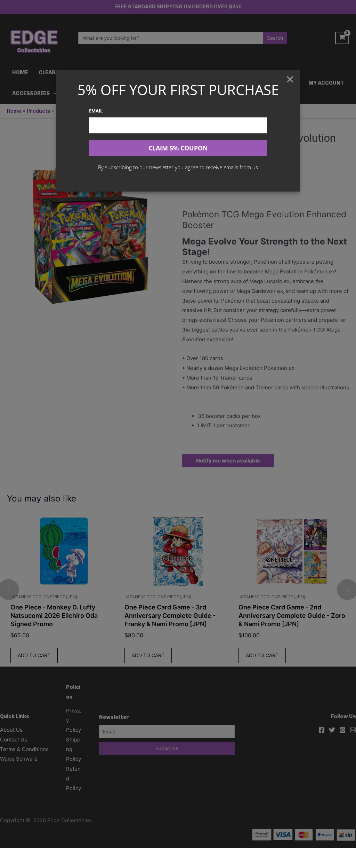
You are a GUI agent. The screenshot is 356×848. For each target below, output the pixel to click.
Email (96, 111)
